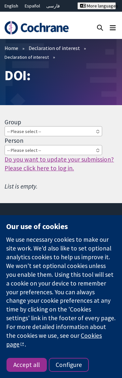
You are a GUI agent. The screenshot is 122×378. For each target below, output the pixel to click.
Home (11, 48)
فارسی (53, 6)
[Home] (36, 27)
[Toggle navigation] (113, 27)
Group (13, 122)
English (11, 6)
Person (14, 140)
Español (32, 6)
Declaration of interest (54, 48)
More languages (101, 6)
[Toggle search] (100, 27)
